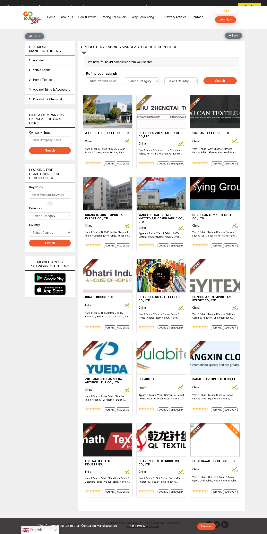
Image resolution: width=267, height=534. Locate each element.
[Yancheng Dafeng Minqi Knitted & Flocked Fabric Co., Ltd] (161, 193)
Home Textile (41, 80)
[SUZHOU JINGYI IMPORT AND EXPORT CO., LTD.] (215, 275)
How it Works (87, 17)
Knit (154, 153)
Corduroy (197, 317)
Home (52, 17)
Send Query (123, 164)
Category (35, 208)
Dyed (169, 237)
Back (234, 35)
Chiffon (230, 314)
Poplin (217, 480)
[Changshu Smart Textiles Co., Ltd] (161, 275)
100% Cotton (108, 313)
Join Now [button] (226, 19)
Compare (110, 164)
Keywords (36, 187)
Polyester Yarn (104, 316)
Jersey (209, 235)
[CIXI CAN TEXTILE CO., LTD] (215, 111)
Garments (169, 395)
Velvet (123, 481)
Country (34, 225)
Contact (197, 17)
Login (225, 11)
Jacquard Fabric (93, 481)
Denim (222, 477)
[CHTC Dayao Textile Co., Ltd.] (215, 439)
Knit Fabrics (165, 153)
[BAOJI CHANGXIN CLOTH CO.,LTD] (215, 357)
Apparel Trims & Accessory (50, 89)
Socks (152, 233)
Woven (97, 152)
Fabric (104, 149)
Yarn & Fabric (41, 70)
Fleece (112, 149)
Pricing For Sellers (114, 17)
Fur (148, 153)
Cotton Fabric (100, 235)
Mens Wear (146, 398)
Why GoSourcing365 (145, 17)
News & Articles (175, 17)
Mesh (218, 235)
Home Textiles (115, 399)
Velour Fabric (111, 481)
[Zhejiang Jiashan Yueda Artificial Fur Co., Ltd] (108, 357)
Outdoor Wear (161, 398)
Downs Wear (155, 395)
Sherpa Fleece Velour (158, 317)
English (35, 530)
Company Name (40, 132)
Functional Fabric (227, 152)
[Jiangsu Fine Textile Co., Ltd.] (108, 111)
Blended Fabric (216, 232)
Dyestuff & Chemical (46, 99)
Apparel (37, 60)
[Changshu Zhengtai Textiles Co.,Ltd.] (161, 111)
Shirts (174, 398)
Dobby (231, 477)
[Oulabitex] (161, 357)
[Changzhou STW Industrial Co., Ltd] (161, 439)
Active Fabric (214, 149)
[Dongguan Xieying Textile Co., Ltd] (215, 193)
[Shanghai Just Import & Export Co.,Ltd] (108, 193)
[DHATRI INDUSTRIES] (108, 275)
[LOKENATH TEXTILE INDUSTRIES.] (108, 439)
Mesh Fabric (229, 235)
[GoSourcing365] (32, 17)
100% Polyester (109, 232)
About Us (66, 17)
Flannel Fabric (170, 314)
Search (50, 150)
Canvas (230, 232)
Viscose (118, 316)
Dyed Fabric (214, 398)
